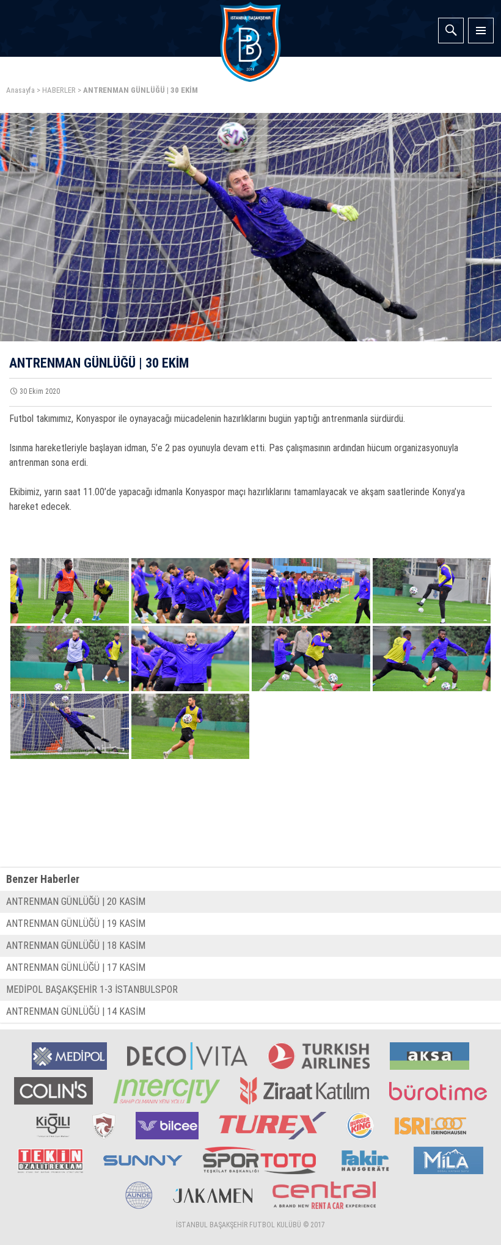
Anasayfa (20, 90)
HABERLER (59, 90)
